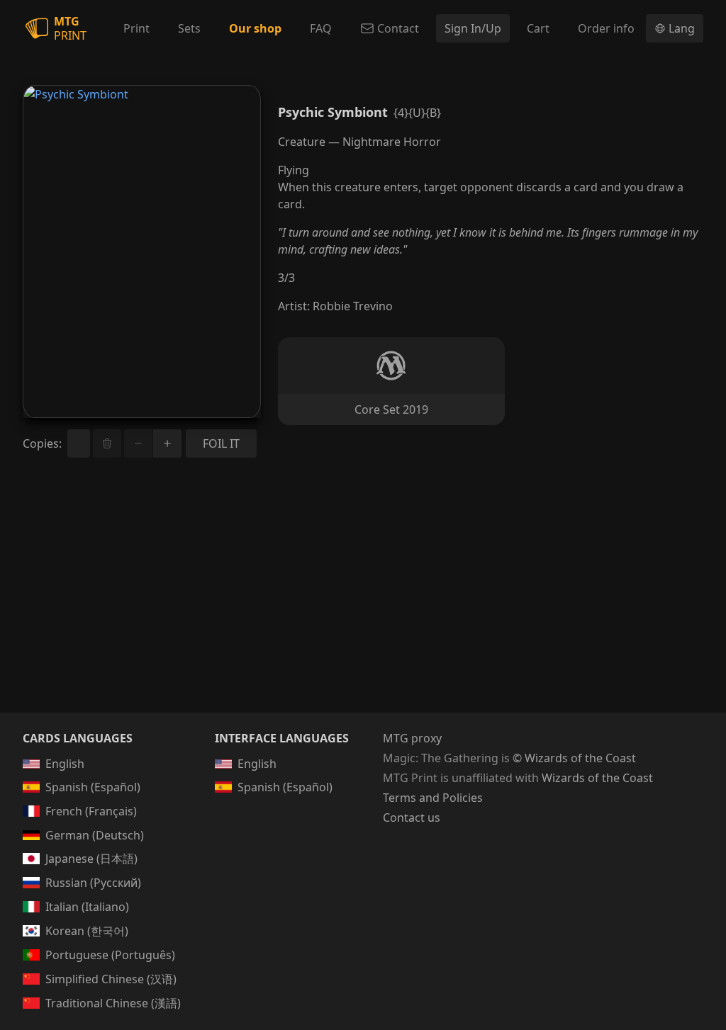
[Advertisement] (363, 602)
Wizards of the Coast (597, 778)
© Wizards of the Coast (574, 758)
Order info (606, 28)
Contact (398, 28)
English (64, 763)
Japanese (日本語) (91, 858)
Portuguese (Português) (110, 955)
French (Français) (91, 811)
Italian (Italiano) (87, 907)
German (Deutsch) (94, 835)
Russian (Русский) (93, 882)
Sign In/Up (473, 28)
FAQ (321, 28)
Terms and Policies (433, 797)
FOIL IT (221, 443)
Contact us (411, 817)
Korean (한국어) (86, 931)
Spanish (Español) (92, 787)
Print (136, 28)
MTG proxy (412, 738)
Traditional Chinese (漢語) (113, 1003)
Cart (538, 28)
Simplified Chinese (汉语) (111, 979)
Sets (189, 28)
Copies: (42, 443)
